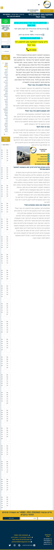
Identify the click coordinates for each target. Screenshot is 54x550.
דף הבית (22, 14)
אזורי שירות (15, 14)
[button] (2, 8)
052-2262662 (33, 50)
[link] (29, 545)
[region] (13, 15)
